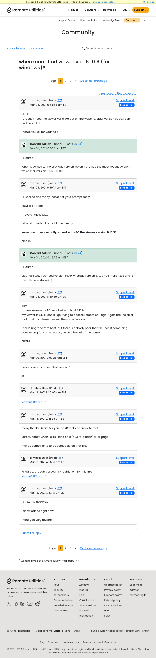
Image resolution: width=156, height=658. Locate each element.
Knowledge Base (111, 20)
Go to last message (93, 81)
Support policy (113, 595)
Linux (82, 595)
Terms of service (92, 642)
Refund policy (112, 600)
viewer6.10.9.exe (31, 402)
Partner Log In (137, 595)
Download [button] (109, 10)
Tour (56, 585)
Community (132, 20)
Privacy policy (112, 590)
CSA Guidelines (113, 605)
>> (145, 20)
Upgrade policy (113, 585)
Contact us (110, 642)
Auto (57, 631)
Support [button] (139, 10)
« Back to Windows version (25, 48)
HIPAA (107, 610)
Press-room (54, 642)
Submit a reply (31, 533)
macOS (83, 590)
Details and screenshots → (102, 1)
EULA (107, 615)
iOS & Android (87, 600)
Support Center (66, 20)
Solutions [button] (90, 10)
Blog (42, 642)
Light (67, 631)
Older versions (87, 605)
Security (58, 590)
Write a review (71, 642)
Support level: (125, 100)
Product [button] (73, 10)
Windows (84, 585)
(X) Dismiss (148, 1)
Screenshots (61, 595)
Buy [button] (125, 10)
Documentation (89, 20)
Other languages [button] (20, 631)
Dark (77, 631)
